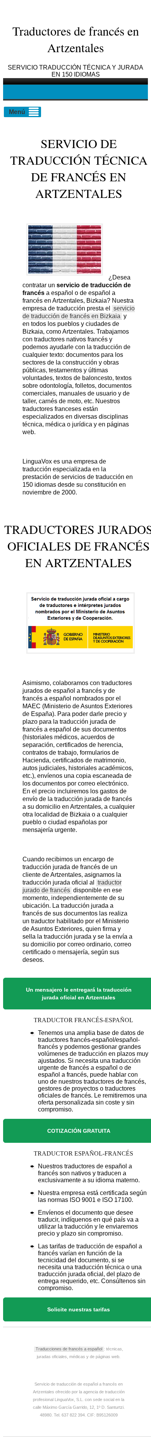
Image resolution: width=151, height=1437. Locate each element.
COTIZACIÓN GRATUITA (78, 1131)
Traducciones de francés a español (69, 1349)
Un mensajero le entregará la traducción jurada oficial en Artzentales (79, 994)
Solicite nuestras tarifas (78, 1309)
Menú (17, 112)
